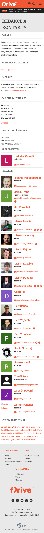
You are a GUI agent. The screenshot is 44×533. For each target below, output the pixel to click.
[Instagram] (15, 201)
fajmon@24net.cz (24, 258)
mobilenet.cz (19, 474)
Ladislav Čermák (24, 156)
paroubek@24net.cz (25, 215)
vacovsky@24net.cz (25, 244)
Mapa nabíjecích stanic (13, 462)
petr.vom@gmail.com (25, 342)
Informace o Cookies (22, 509)
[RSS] (31, 501)
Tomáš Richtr (26, 436)
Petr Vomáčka (22, 334)
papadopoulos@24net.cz (27, 186)
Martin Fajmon (23, 249)
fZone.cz (18, 480)
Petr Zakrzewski (13, 436)
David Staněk (6, 430)
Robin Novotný (23, 348)
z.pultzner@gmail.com (26, 412)
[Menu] (40, 4)
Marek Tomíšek (23, 221)
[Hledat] (33, 4)
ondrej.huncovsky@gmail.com (28, 300)
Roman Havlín (22, 362)
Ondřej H (19, 291)
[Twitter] (35, 229)
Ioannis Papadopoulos (28, 177)
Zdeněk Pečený (23, 390)
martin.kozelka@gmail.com (27, 272)
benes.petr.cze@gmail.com (27, 314)
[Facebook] (38, 229)
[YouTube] (22, 501)
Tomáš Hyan (21, 376)
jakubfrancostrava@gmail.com (29, 198)
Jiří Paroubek (22, 207)
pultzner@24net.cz (19, 91)
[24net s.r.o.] (22, 527)
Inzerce (27, 459)
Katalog (8, 459)
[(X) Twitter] (17, 501)
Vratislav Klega (30, 440)
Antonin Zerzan (19, 427)
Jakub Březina (6, 427)
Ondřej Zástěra (29, 433)
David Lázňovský (32, 427)
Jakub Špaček (17, 430)
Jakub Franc (21, 192)
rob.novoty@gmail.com (26, 356)
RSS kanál (28, 462)
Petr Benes (21, 306)
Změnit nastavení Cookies (22, 512)
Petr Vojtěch (22, 320)
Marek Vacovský (24, 235)
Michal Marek (18, 433)
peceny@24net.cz (24, 399)
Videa (7, 464)
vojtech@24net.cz (24, 328)
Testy (7, 456)
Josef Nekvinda (30, 430)
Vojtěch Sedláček (16, 440)
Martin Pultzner (23, 277)
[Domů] (9, 4)
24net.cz (4, 123)
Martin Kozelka (23, 263)
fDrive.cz (18, 477)
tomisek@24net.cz (24, 229)
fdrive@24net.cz (9, 70)
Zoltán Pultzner (23, 404)
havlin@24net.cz (23, 371)
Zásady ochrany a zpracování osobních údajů (22, 515)
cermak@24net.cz (24, 164)
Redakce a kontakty (32, 456)
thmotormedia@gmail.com (27, 385)
